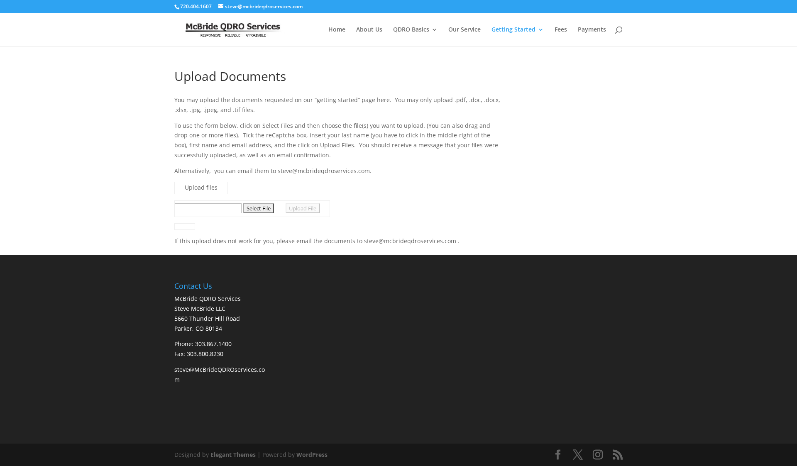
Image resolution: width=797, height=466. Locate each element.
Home (336, 30)
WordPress (312, 455)
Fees (561, 30)
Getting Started (513, 30)
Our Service (464, 30)
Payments (592, 30)
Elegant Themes (233, 455)
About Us (369, 30)
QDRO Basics (411, 30)
